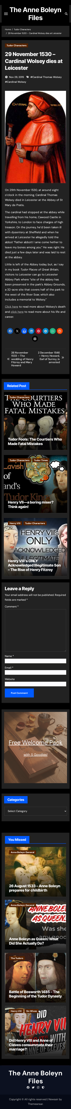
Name (9, 656)
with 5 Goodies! (36, 754)
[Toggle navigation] (6, 14)
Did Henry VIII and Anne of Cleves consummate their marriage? (31, 1044)
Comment (12, 606)
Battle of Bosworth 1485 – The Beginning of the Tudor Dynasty (35, 994)
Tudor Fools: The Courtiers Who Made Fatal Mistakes (35, 441)
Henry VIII (15, 523)
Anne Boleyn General (22, 852)
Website (10, 679)
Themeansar (35, 1104)
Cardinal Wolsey (16, 82)
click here (17, 312)
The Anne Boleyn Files (35, 14)
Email (9, 667)
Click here (11, 306)
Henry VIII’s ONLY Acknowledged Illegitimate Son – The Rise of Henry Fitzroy (34, 565)
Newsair (53, 1099)
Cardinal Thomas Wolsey (47, 77)
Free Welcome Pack (35, 742)
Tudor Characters (16, 45)
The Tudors (17, 958)
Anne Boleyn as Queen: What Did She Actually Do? (33, 941)
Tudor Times (41, 460)
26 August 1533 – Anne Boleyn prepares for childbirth (34, 888)
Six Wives (31, 1011)
